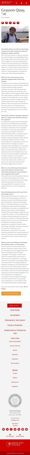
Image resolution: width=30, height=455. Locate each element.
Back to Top (14, 305)
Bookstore (15, 386)
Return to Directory (11, 293)
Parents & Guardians (15, 341)
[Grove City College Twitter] (7, 429)
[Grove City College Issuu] (19, 429)
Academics (15, 315)
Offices (15, 378)
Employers (15, 359)
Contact (15, 425)
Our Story (15, 310)
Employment (15, 382)
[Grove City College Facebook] (3, 429)
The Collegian (10, 436)
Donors (15, 350)
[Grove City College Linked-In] (26, 429)
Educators (15, 354)
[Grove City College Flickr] (22, 429)
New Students (15, 363)
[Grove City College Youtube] (15, 429)
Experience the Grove (15, 320)
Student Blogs (20, 436)
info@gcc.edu (15, 420)
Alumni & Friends (15, 346)
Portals (15, 373)
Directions (15, 423)
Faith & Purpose (15, 325)
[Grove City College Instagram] (11, 429)
